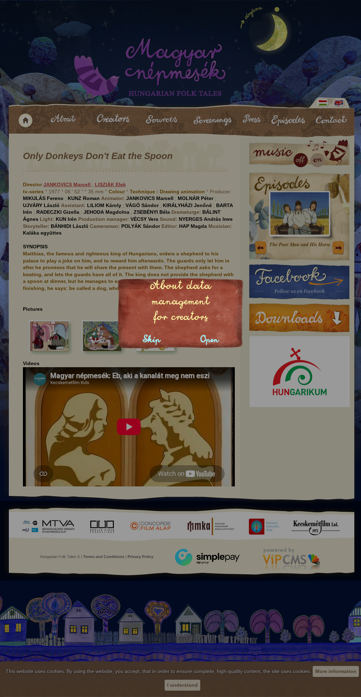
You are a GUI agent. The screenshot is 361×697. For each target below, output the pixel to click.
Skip (151, 339)
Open (210, 339)
